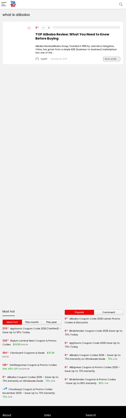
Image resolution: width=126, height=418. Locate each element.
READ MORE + (112, 59)
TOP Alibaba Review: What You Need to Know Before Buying (72, 36)
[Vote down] (43, 27)
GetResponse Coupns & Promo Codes (33, 365)
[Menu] (4, 4)
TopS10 (43, 58)
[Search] (121, 4)
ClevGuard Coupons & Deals (27, 352)
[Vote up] (49, 27)
